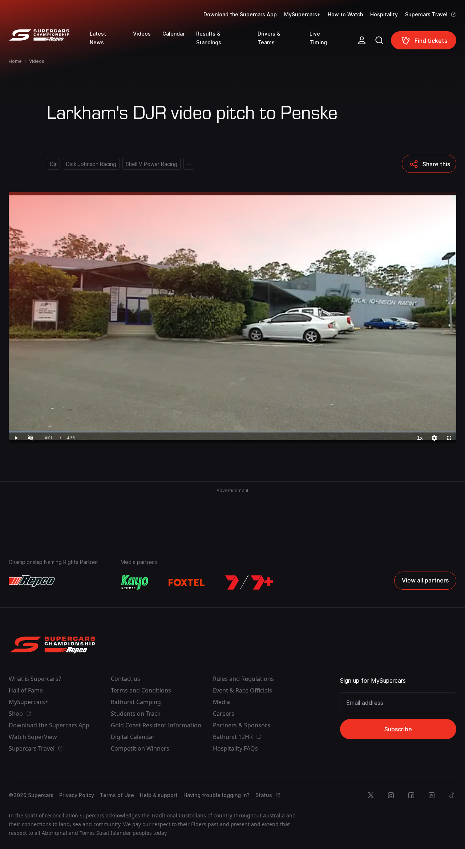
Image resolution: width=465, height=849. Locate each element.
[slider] (232, 431)
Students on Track (136, 714)
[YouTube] (431, 795)
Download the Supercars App (240, 14)
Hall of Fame (26, 690)
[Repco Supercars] (49, 43)
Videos (36, 61)
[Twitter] (370, 795)
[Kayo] (134, 582)
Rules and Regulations (243, 679)
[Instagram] (391, 795)
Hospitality (384, 14)
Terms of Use (117, 795)
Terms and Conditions (141, 690)
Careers (223, 714)
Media (221, 702)
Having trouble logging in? (216, 795)
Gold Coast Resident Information (156, 725)
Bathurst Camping (136, 702)
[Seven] (249, 582)
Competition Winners (140, 748)
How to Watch (345, 14)
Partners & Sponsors (241, 725)
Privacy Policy (76, 795)
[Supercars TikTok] (452, 795)
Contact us (125, 679)
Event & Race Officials (242, 690)
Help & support (159, 795)
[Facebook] (411, 795)
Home (15, 61)
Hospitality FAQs (235, 748)
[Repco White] (32, 581)
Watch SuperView (33, 737)
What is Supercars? (35, 679)
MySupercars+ (302, 14)
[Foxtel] (187, 582)
